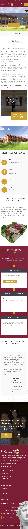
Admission (4, 488)
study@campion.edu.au (8, 513)
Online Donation (10, 281)
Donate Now (14, 25)
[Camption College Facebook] (1, 466)
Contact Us (5, 495)
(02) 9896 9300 (12, 510)
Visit (17, 517)
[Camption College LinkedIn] (8, 466)
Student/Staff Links (6, 491)
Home (2, 33)
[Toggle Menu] (26, 4)
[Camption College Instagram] (6, 466)
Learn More (6, 435)
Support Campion (6, 481)
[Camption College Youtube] (10, 466)
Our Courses (5, 473)
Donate (10, 517)
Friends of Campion (19, 435)
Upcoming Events (6, 476)
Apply (4, 517)
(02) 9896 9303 (15, 507)
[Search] (22, 4)
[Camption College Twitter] (4, 466)
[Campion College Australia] (7, 4)
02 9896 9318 (8, 325)
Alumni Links (5, 493)
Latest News (5, 478)
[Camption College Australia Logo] (10, 451)
